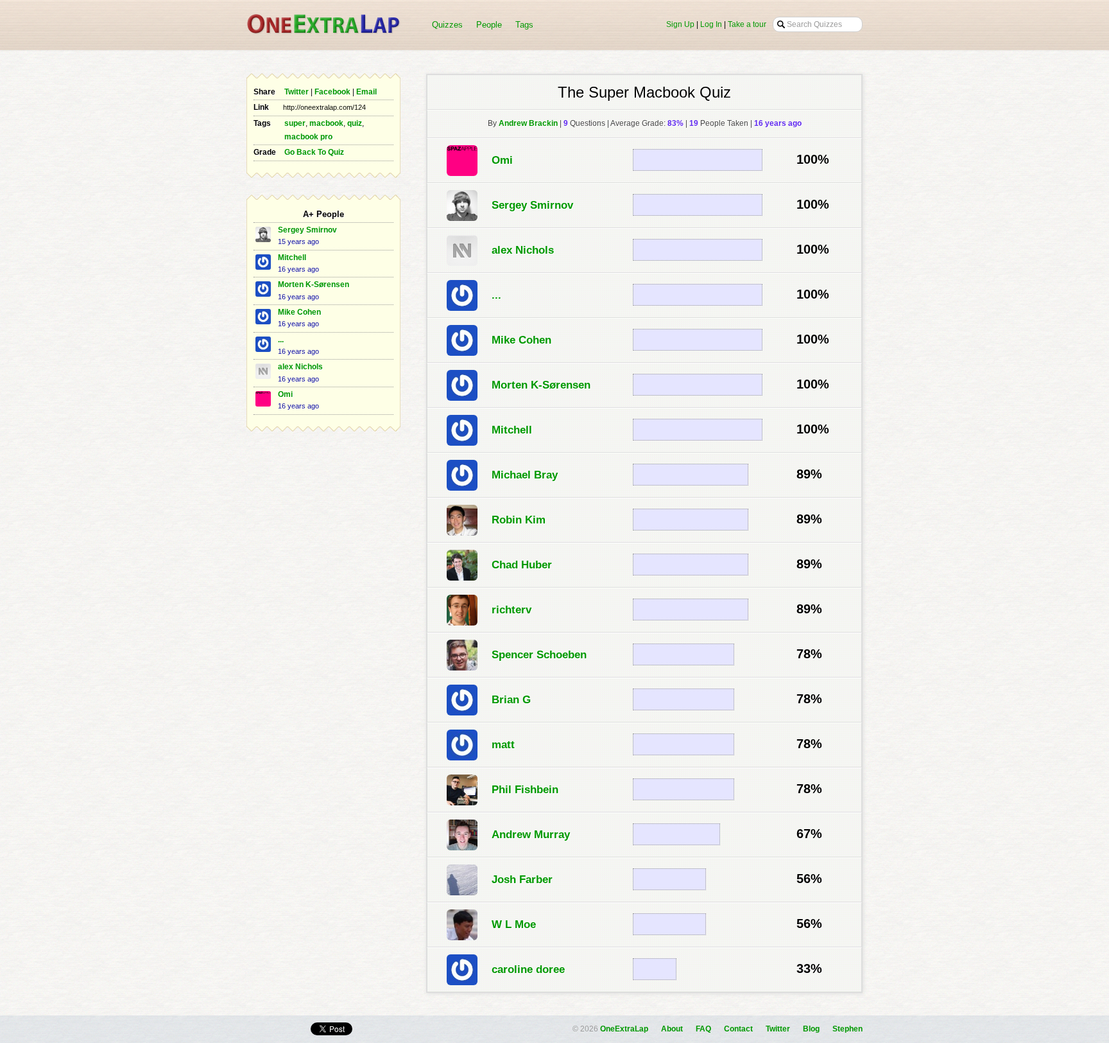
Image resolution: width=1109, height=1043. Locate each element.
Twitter (296, 91)
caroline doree (528, 969)
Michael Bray (525, 474)
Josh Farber (522, 879)
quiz (354, 123)
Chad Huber (522, 564)
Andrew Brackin (528, 123)
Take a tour (747, 24)
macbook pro (308, 136)
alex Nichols (300, 366)
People (489, 25)
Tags (524, 25)
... (281, 339)
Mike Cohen (299, 312)
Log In (711, 24)
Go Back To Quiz (314, 152)
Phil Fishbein (525, 789)
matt (503, 744)
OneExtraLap (624, 1028)
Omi (285, 394)
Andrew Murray (531, 834)
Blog (811, 1028)
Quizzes (447, 25)
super (294, 123)
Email (366, 91)
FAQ (703, 1028)
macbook (326, 123)
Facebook (332, 91)
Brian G (511, 699)
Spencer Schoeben (539, 654)
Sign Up (680, 24)
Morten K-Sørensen (313, 284)
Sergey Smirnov (307, 229)
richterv (511, 609)
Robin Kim (519, 519)
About (672, 1028)
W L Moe (514, 924)
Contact (738, 1028)
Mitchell (292, 257)
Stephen (847, 1028)
